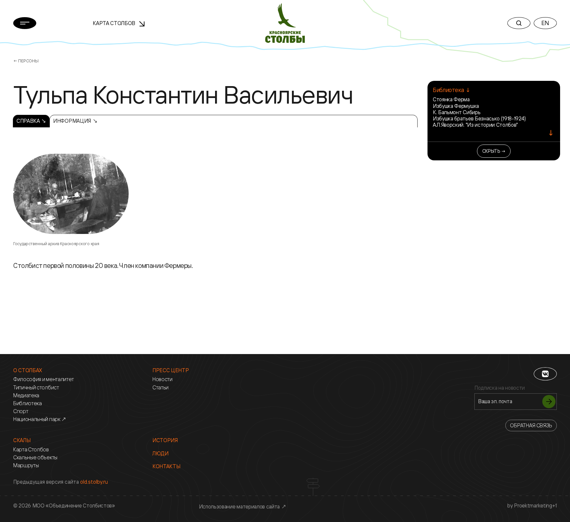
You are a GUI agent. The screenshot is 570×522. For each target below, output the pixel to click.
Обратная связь (531, 425)
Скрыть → (494, 151)
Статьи (160, 387)
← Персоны (26, 60)
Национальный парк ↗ (39, 419)
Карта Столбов (115, 23)
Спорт (20, 411)
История (165, 440)
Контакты (166, 466)
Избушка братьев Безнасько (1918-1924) (479, 118)
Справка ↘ (31, 120)
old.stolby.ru (94, 481)
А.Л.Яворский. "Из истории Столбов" (475, 124)
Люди (160, 453)
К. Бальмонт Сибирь (456, 112)
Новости (162, 379)
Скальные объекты (35, 457)
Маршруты (26, 465)
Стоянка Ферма (451, 99)
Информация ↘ (75, 120)
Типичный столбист (36, 387)
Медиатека (26, 395)
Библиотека (27, 403)
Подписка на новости (499, 388)
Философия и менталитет (43, 379)
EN (545, 22)
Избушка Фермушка (456, 106)
